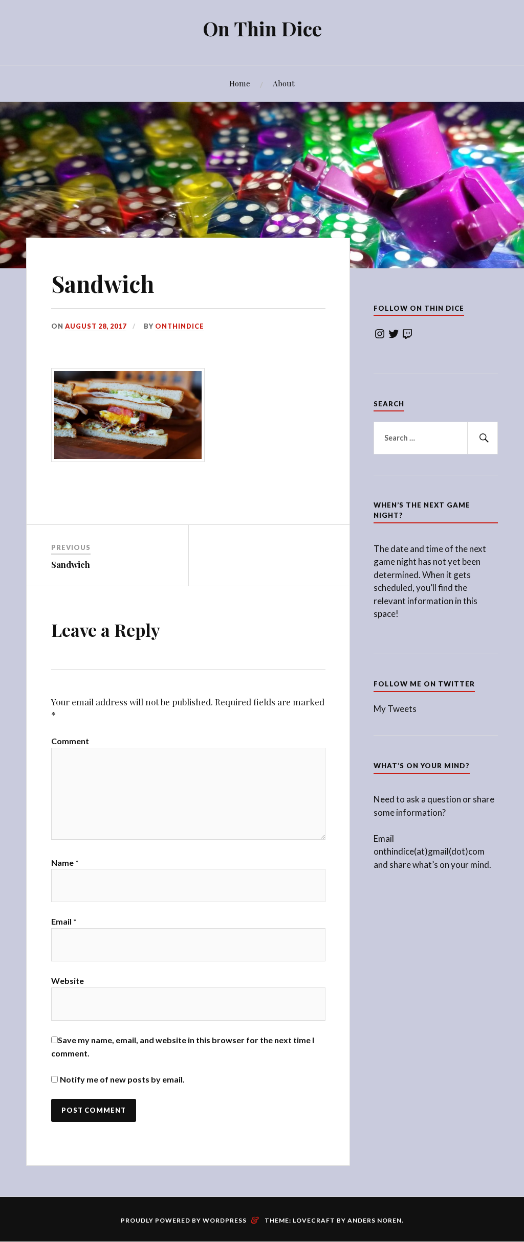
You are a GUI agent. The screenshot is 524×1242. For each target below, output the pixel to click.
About (284, 83)
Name (65, 862)
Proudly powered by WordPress (184, 1220)
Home (239, 83)
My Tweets (395, 708)
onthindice (179, 326)
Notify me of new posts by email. (122, 1079)
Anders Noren (374, 1220)
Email (64, 921)
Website (67, 980)
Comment (70, 741)
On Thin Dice (262, 28)
